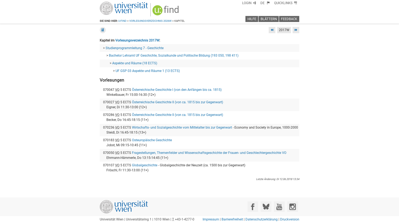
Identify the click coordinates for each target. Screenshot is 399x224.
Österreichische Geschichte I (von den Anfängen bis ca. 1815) (177, 90)
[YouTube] (279, 206)
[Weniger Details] (103, 30)
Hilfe (252, 19)
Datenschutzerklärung (261, 219)
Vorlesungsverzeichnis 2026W (150, 20)
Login (246, 3)
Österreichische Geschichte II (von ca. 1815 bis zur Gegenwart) (177, 102)
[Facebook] (253, 206)
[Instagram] (292, 206)
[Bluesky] (266, 206)
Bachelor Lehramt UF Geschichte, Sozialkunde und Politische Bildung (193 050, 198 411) (174, 55)
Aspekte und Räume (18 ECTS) (134, 63)
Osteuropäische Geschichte (152, 140)
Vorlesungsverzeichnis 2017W (137, 40)
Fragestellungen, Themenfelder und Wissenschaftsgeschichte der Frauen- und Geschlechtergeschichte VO (209, 153)
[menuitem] (265, 3)
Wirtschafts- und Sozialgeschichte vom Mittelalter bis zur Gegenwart (182, 127)
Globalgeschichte (144, 165)
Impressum (211, 219)
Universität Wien (114, 4)
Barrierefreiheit (232, 219)
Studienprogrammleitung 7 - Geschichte (135, 48)
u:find (122, 20)
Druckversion (289, 219)
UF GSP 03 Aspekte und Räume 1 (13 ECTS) (148, 71)
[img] (166, 12)
